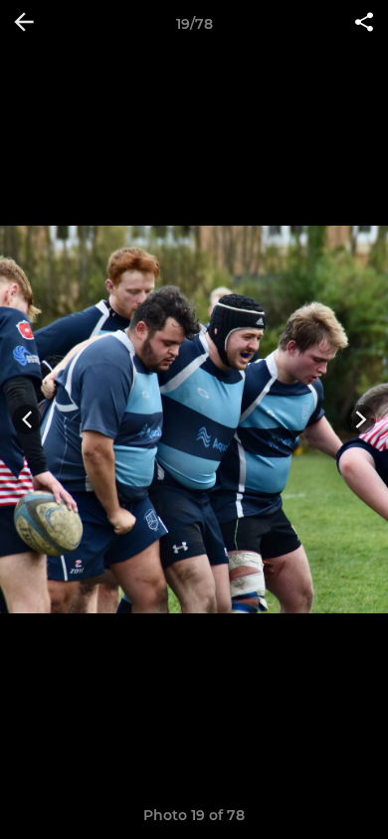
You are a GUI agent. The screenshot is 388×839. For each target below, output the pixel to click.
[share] (364, 24)
